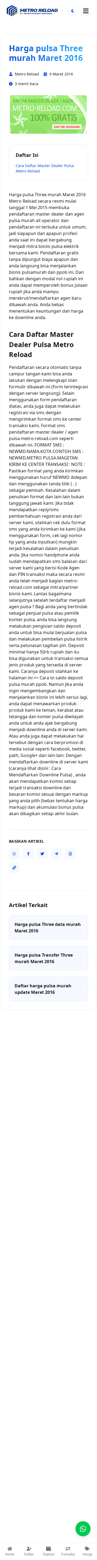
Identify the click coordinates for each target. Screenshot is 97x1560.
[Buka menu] (86, 11)
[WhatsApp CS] (83, 1528)
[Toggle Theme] (73, 11)
